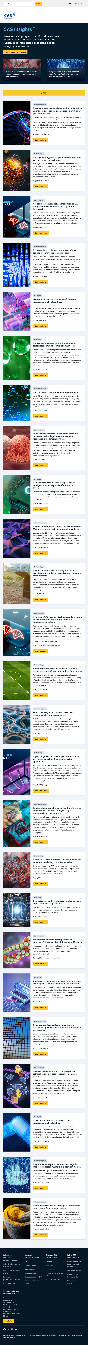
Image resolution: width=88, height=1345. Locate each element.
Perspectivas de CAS (32, 1257)
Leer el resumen (41, 233)
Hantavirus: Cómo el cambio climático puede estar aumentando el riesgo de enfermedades (21, 74)
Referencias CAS (52, 1265)
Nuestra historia (73, 1257)
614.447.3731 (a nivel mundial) (10, 1305)
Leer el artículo (40, 140)
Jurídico (45, 1335)
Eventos (27, 1261)
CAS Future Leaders (74, 1270)
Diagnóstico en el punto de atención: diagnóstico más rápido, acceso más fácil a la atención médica (64, 74)
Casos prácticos (30, 1273)
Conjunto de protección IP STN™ (11, 1271)
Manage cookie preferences (24, 1338)
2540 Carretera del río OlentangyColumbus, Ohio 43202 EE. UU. (11, 1312)
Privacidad (52, 1335)
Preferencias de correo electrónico (70, 1335)
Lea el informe (40, 651)
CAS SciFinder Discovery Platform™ (12, 1265)
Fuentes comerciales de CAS (54, 1274)
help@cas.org (8, 1298)
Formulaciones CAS (53, 1279)
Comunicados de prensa (73, 1282)
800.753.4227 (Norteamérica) (8, 1301)
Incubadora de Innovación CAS (73, 1275)
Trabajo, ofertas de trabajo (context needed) (74, 1264)
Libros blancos (30, 1269)
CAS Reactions (51, 1261)
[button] (70, 3)
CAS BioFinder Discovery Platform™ (10, 1258)
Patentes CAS (50, 1269)
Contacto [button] (8, 1321)
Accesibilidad (8, 1337)
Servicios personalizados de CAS (11, 1278)
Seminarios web (30, 1265)
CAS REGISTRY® (51, 1257)
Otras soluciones (9, 1283)
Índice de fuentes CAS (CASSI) (32, 1282)
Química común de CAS (33, 1277)
